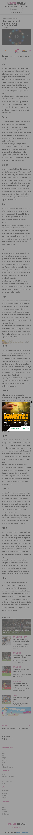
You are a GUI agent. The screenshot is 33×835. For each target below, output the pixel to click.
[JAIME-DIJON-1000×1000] (16, 430)
